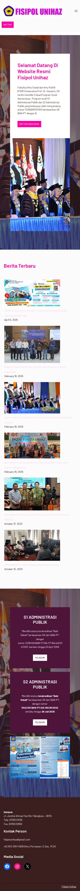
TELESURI (40, 658)
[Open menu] (76, 11)
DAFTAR (8, 25)
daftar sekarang (29, 124)
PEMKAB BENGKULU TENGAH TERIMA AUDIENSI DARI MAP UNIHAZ (31, 565)
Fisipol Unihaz (69, 886)
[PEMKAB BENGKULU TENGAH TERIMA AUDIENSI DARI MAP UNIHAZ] (32, 545)
